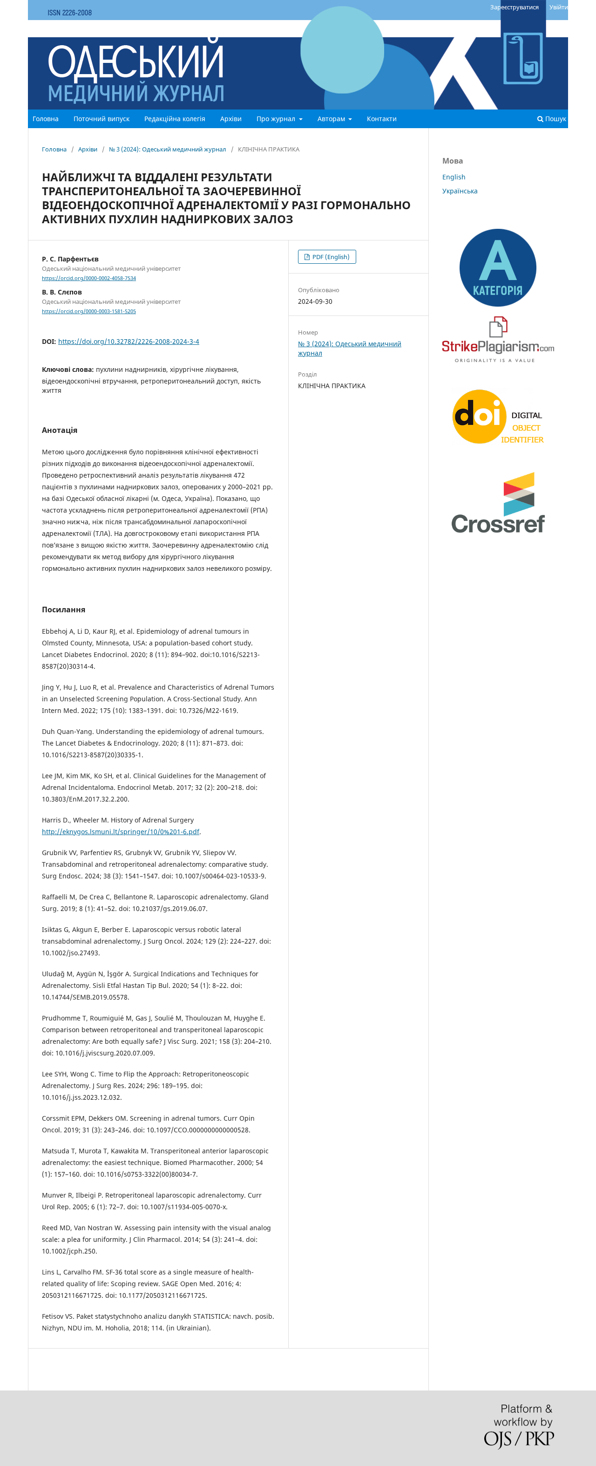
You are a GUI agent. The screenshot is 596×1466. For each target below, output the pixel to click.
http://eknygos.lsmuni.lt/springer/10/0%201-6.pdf (120, 831)
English (454, 176)
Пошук (554, 118)
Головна (46, 118)
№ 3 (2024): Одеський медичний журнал (167, 149)
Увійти (558, 7)
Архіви (231, 118)
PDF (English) (330, 257)
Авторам (332, 118)
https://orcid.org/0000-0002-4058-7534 (89, 278)
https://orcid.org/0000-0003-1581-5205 (89, 311)
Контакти (382, 118)
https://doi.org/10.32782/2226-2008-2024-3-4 (128, 341)
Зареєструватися (514, 7)
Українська (460, 190)
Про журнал (277, 118)
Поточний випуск (101, 118)
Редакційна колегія (174, 118)
